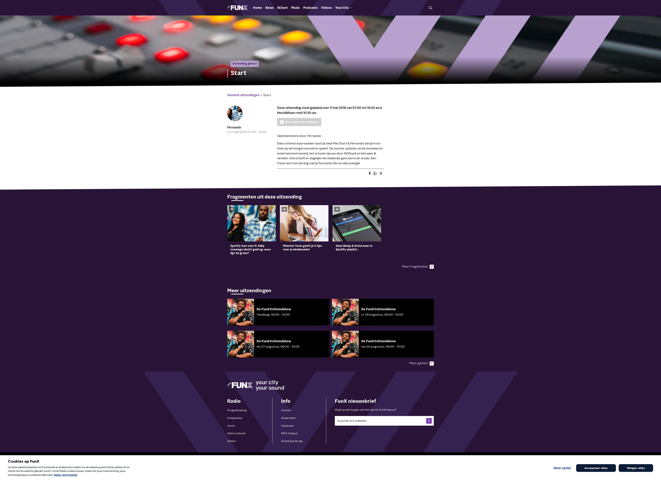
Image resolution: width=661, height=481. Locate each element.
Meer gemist (418, 363)
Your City (342, 7)
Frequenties (234, 418)
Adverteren (288, 418)
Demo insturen (236, 433)
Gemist (231, 441)
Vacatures (287, 425)
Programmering (237, 410)
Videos (326, 7)
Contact (286, 410)
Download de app (292, 441)
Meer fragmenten (415, 266)
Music (295, 7)
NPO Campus (289, 433)
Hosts (231, 425)
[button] (430, 8)
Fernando (234, 127)
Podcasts (310, 7)
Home (257, 7)
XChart (282, 7)
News (269, 7)
